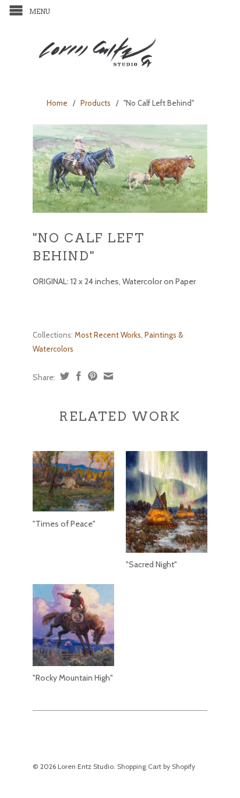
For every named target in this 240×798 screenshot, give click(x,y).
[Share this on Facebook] (77, 376)
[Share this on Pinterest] (91, 376)
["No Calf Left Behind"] (120, 168)
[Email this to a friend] (107, 376)
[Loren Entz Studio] (120, 50)
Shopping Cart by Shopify (156, 766)
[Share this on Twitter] (63, 376)
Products (95, 103)
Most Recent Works (108, 334)
